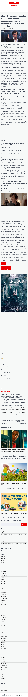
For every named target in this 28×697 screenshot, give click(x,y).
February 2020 (4, 636)
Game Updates (18, 410)
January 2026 (3, 571)
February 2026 (4, 569)
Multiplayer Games (12, 414)
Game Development (20, 409)
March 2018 (3, 659)
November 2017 (4, 667)
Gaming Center (5, 391)
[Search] (26, 10)
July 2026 (3, 558)
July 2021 (3, 627)
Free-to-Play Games (12, 409)
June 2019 (3, 644)
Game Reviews (4, 410)
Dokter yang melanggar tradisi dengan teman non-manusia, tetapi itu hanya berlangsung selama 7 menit (14, 451)
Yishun (14, 6)
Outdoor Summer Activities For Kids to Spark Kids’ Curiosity (13, 483)
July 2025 (3, 583)
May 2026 (3, 562)
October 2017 (3, 669)
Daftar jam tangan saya (6, 269)
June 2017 (3, 678)
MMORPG (23, 412)
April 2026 (3, 564)
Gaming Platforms (10, 412)
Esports (2, 409)
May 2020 (3, 634)
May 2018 (3, 657)
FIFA (6, 409)
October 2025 (3, 577)
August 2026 (3, 556)
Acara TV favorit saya (6, 267)
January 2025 (3, 596)
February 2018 (4, 661)
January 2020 (3, 638)
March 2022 (3, 611)
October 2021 (3, 621)
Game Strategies (11, 410)
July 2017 (3, 676)
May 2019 (3, 646)
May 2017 (3, 680)
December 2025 (4, 573)
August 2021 (3, 625)
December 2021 (4, 617)
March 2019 (3, 648)
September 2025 (4, 579)
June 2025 (3, 585)
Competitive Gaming (22, 407)
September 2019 (4, 642)
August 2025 (3, 581)
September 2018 (4, 655)
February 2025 (4, 594)
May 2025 (3, 588)
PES (25, 414)
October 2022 (3, 604)
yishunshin (4, 28)
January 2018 (3, 663)
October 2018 (3, 653)
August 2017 (3, 674)
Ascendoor (9, 695)
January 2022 (3, 615)
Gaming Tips (17, 412)
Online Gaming (20, 414)
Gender (2, 686)
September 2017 (4, 671)
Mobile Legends (4, 414)
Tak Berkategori (4, 690)
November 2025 (4, 575)
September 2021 (4, 623)
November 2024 (4, 600)
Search (23, 524)
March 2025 (3, 592)
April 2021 (3, 629)
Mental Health (4, 688)
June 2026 (3, 560)
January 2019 (3, 650)
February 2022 (4, 613)
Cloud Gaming (14, 407)
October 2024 (3, 602)
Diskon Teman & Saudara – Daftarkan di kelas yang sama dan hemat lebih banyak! (14, 514)
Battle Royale (7, 407)
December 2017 (4, 665)
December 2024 (4, 598)
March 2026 (3, 567)
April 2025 (3, 590)
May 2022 (3, 606)
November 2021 (4, 619)
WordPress (19, 695)
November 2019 (4, 640)
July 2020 (3, 632)
